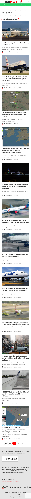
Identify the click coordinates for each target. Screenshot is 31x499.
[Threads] (27, 487)
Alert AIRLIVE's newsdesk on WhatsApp (10, 481)
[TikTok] (23, 487)
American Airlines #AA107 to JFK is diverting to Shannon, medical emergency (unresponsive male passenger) (15, 150)
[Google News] (18, 487)
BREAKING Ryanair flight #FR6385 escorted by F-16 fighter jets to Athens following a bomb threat (15, 186)
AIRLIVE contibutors (8, 52)
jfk (19, 425)
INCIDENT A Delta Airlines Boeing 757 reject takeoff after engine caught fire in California (15, 394)
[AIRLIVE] (10, 1)
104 (18, 443)
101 (6, 443)
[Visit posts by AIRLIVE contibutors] (2, 52)
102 (10, 443)
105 (22, 443)
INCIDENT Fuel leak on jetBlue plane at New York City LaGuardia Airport (15, 255)
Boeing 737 (6, 425)
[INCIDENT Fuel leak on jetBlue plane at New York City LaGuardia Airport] (15, 242)
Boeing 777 (13, 425)
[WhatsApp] (25, 487)
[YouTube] (15, 487)
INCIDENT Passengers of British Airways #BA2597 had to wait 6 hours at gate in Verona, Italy (14, 79)
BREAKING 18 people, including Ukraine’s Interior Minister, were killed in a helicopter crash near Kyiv (15, 358)
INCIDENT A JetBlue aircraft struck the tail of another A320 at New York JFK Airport (15, 289)
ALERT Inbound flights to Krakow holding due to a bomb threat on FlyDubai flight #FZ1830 (14, 114)
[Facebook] (10, 487)
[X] (13, 487)
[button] (3, 1)
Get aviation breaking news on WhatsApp (15, 5)
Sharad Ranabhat (7, 403)
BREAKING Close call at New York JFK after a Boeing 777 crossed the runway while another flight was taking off (15, 430)
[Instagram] (20, 487)
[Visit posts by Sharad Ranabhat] (2, 403)
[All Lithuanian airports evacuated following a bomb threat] (15, 31)
